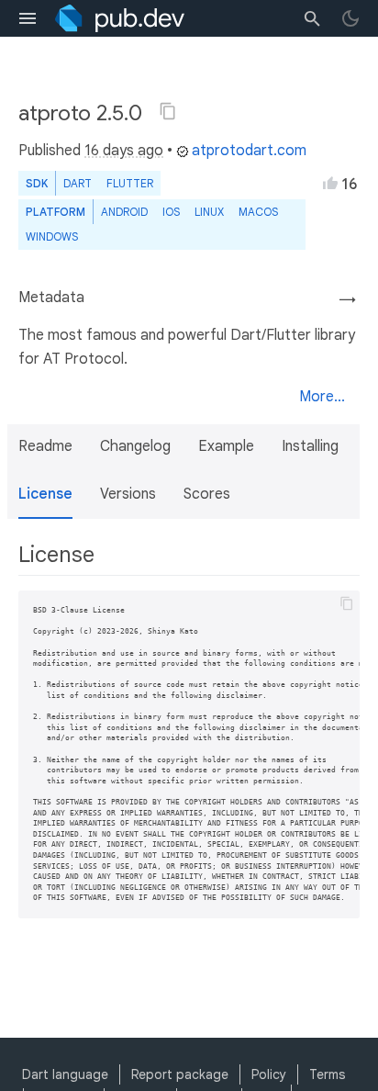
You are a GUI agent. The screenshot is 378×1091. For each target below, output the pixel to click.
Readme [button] (45, 446)
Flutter (129, 183)
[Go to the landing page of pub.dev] (119, 18)
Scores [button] (206, 494)
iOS (171, 212)
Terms (327, 1074)
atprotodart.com (249, 150)
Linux (209, 212)
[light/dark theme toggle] (350, 18)
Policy (268, 1074)
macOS (258, 212)
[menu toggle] (28, 18)
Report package (179, 1074)
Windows (52, 236)
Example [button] (226, 446)
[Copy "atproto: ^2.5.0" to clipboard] (168, 111)
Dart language (65, 1074)
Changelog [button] (135, 446)
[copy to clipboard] (347, 603)
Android (124, 212)
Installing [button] (310, 446)
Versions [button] (128, 494)
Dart (77, 183)
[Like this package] (330, 183)
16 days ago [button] (123, 150)
